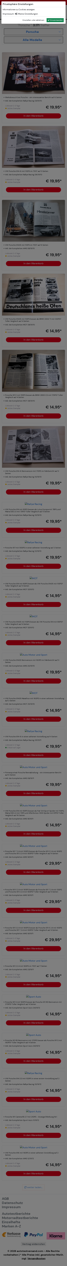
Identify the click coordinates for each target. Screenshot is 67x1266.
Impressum (8, 13)
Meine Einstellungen (27, 13)
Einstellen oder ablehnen (33, 20)
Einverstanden (56, 20)
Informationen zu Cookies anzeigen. (19, 9)
